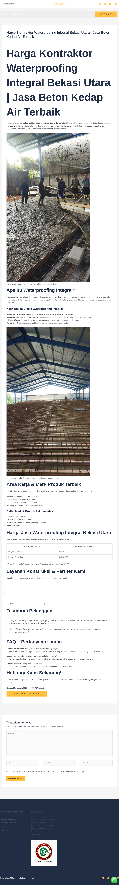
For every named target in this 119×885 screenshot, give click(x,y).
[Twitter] (105, 4)
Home (6, 14)
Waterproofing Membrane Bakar (30, 603)
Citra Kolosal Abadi (14, 592)
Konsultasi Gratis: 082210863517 (26, 693)
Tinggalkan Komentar (15, 41)
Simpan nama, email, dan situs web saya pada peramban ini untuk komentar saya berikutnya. (47, 771)
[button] (106, 14)
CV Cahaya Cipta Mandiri (16, 595)
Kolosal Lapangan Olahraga (17, 584)
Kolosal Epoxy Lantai (15, 586)
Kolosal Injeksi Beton (15, 589)
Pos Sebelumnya (10, 709)
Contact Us (26, 14)
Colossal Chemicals (14, 598)
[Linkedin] (115, 4)
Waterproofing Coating (54, 603)
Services (15, 14)
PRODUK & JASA (31, 41)
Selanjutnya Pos (109, 709)
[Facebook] (99, 4)
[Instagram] (110, 4)
